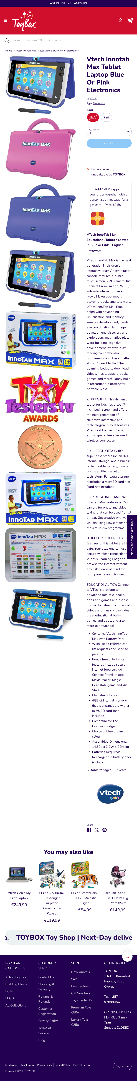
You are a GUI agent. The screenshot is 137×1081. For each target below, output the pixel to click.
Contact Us (46, 977)
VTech (93, 98)
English (120, 1066)
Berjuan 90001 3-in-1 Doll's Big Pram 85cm (118, 898)
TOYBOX (30, 1071)
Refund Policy (62, 1065)
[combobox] (72, 40)
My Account (11, 1065)
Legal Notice (27, 1065)
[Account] (120, 19)
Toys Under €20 (83, 1000)
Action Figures (15, 977)
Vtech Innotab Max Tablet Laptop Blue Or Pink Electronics (47, 50)
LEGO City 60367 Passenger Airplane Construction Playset (52, 903)
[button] (127, 956)
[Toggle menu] (5, 20)
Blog (41, 1040)
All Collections (15, 1005)
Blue (93, 117)
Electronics (99, 103)
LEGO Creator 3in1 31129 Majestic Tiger (85, 898)
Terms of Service (81, 1065)
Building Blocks (16, 984)
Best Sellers (80, 986)
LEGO (9, 998)
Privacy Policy (48, 1021)
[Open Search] (6, 40)
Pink (106, 117)
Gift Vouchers (80, 993)
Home (8, 50)
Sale (74, 979)
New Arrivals (80, 972)
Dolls (9, 991)
